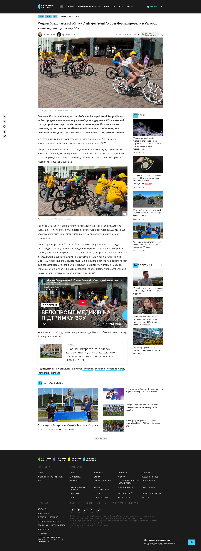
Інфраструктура (148, 481)
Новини (41, 473)
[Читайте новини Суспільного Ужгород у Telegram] (98, 510)
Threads (55, 372)
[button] (5, 117)
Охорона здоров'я (66, 16)
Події (72, 473)
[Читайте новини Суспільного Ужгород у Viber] (92, 510)
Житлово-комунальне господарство (128, 482)
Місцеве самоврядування (102, 488)
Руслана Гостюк (68, 34)
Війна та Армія (101, 497)
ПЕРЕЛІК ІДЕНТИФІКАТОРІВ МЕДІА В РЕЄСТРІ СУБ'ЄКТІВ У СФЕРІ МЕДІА (50, 539)
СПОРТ (41, 16)
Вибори (121, 477)
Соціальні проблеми (151, 493)
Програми (42, 533)
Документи (43, 529)
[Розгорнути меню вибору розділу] (61, 6)
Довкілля (74, 481)
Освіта (97, 477)
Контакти (42, 509)
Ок (191, 542)
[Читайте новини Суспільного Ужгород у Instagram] (79, 510)
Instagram (44, 372)
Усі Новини (70, 7)
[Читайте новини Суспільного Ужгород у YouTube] (85, 510)
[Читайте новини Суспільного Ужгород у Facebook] (72, 510)
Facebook (87, 368)
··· (139, 6)
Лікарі (48, 16)
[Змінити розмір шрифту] (162, 34)
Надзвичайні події (150, 477)
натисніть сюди (102, 525)
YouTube (100, 368)
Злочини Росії (125, 493)
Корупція (98, 473)
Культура (130, 7)
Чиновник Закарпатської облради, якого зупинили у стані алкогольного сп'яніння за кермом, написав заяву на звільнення (90, 354)
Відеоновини (124, 497)
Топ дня (145, 497)
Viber (121, 368)
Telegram (111, 368)
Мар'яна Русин (49, 34)
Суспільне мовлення (48, 517)
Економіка (75, 477)
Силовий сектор (126, 487)
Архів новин (43, 513)
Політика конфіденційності (51, 525)
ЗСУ (55, 16)
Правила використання (49, 521)
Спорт (120, 7)
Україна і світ (109, 7)
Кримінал (122, 473)
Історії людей (148, 487)
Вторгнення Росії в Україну (89, 7)
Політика (74, 493)
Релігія (97, 493)
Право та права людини (77, 488)
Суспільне (101, 523)
